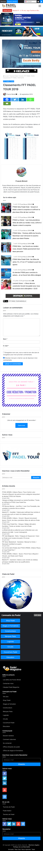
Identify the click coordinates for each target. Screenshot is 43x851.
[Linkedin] (22, 99)
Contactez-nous (8, 683)
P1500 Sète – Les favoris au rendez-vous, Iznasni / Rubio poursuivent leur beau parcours (26, 248)
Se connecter (7, 743)
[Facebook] (7, 99)
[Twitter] (14, 99)
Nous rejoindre (26, 849)
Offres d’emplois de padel (11, 747)
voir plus (37, 615)
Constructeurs (7, 708)
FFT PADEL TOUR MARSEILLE (17, 301)
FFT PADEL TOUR (29, 76)
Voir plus (5, 696)
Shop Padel (6, 700)
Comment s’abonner (9, 739)
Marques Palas (7, 711)
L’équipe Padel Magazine (11, 687)
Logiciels (6, 715)
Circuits (21, 76)
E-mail (6, 346)
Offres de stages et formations (13, 750)
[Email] (7, 103)
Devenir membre (12, 1)
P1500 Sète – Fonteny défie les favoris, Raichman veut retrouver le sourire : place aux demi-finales (27, 235)
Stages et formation (9, 704)
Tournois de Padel (9, 807)
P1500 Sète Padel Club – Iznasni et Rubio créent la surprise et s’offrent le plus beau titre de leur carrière (26, 209)
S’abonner (21, 425)
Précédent (8, 70)
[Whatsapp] (30, 99)
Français (29, 1)
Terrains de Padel (8, 814)
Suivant (34, 70)
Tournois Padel (14, 76)
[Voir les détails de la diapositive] (21, 71)
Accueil (6, 76)
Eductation (6, 726)
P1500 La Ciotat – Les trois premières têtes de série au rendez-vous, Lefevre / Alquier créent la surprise (27, 222)
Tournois (3, 1)
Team (33, 849)
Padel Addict (7, 810)
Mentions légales (34, 845)
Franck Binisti (11, 94)
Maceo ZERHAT (27, 204)
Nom (5, 339)
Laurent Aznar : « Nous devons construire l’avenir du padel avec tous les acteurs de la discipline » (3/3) (26, 286)
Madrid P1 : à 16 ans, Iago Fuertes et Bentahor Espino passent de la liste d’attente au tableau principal (26, 10)
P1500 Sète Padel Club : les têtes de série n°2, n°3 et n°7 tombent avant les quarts (27, 262)
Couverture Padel (8, 722)
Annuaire (11, 849)
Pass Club (18, 849)
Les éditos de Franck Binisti (12, 680)
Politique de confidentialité (21, 847)
